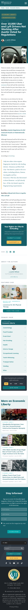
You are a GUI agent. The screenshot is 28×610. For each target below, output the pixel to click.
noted (8, 207)
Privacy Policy (14, 607)
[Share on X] (7, 252)
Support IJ (14, 242)
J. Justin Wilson (10, 40)
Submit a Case (14, 238)
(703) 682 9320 (15, 588)
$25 (6, 383)
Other (21, 383)
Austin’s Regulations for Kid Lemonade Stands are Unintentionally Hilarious (13, 132)
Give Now (14, 388)
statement (4, 85)
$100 (15, 383)
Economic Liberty (15, 8)
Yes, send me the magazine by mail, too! (14, 524)
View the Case (14, 311)
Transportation (8, 17)
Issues (7, 8)
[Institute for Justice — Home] (6, 3)
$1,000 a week (22, 114)
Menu (6, 542)
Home (2, 8)
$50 (11, 383)
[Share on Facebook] (10, 252)
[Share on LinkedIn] (14, 252)
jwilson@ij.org (8, 41)
